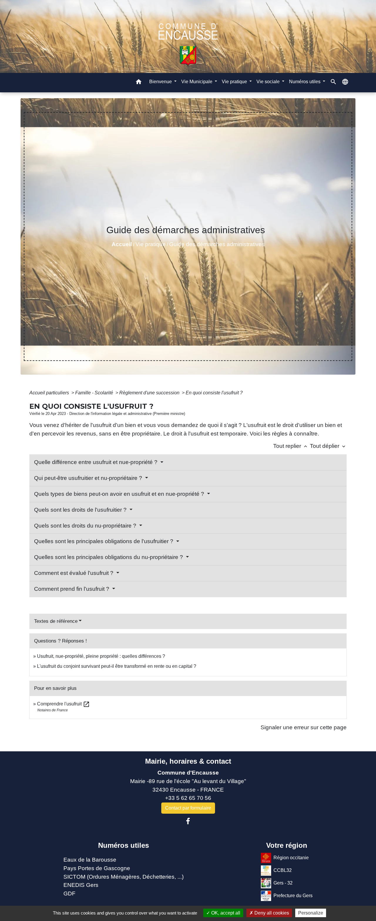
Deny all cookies (271, 912)
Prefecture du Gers (293, 895)
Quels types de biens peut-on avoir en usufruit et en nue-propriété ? (120, 494)
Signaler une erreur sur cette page (304, 727)
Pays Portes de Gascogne (96, 868)
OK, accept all (225, 912)
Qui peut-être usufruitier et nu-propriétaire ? (89, 478)
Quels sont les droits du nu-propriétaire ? (86, 526)
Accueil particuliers (49, 392)
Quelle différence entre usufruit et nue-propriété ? (96, 462)
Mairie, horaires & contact (188, 761)
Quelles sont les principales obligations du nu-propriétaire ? (109, 557)
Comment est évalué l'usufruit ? (74, 573)
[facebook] (188, 821)
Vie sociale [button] (268, 81)
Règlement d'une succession (150, 392)
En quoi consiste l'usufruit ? (214, 392)
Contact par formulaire (188, 807)
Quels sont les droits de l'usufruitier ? (81, 510)
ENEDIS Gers (80, 885)
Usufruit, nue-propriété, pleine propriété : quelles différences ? (101, 656)
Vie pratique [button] (235, 81)
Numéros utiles (123, 845)
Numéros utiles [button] (305, 81)
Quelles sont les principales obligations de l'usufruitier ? (104, 541)
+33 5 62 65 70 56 (188, 798)
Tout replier (290, 446)
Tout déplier (328, 446)
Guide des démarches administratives (217, 244)
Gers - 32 (283, 882)
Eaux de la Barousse (89, 860)
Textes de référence (56, 621)
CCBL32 (282, 870)
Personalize (310, 912)
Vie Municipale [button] (197, 81)
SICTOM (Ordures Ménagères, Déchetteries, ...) (123, 877)
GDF (69, 893)
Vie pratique (150, 244)
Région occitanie (291, 857)
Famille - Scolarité (94, 392)
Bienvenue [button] (161, 81)
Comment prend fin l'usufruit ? (72, 589)
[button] (138, 83)
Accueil (122, 244)
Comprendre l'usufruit (63, 703)
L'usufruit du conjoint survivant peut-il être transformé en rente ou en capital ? (116, 666)
